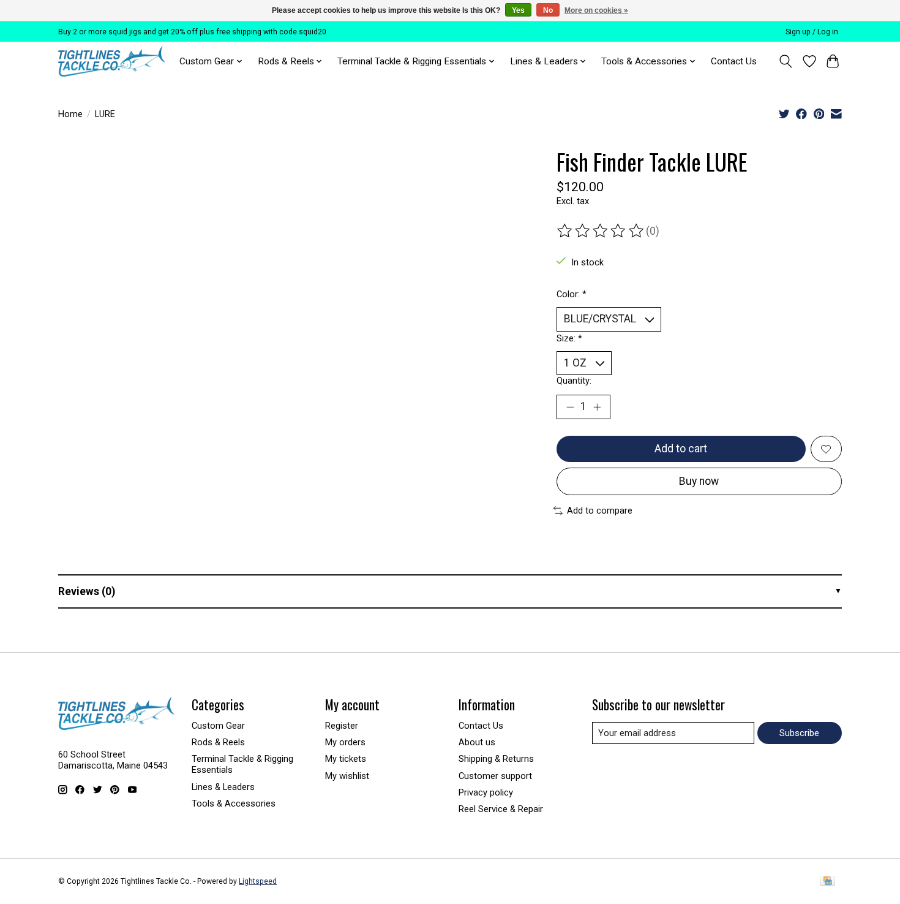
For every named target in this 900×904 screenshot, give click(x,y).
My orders (345, 742)
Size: (569, 338)
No (548, 10)
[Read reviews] (601, 231)
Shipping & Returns (496, 758)
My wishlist (347, 775)
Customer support (495, 775)
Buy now (699, 481)
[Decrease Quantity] (570, 407)
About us (477, 742)
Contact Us (734, 61)
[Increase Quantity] (597, 407)
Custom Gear (218, 725)
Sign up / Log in (812, 32)
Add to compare (599, 510)
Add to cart (680, 449)
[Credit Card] (827, 881)
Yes (518, 10)
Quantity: (574, 380)
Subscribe (799, 733)
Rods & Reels (218, 742)
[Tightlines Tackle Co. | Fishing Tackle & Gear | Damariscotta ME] (111, 61)
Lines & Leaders (223, 786)
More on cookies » (596, 10)
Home (70, 114)
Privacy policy (486, 792)
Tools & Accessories (234, 803)
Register (341, 725)
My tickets (345, 758)
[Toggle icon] (786, 61)
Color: (572, 294)
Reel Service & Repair (501, 809)
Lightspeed (258, 881)
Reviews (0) (86, 591)
